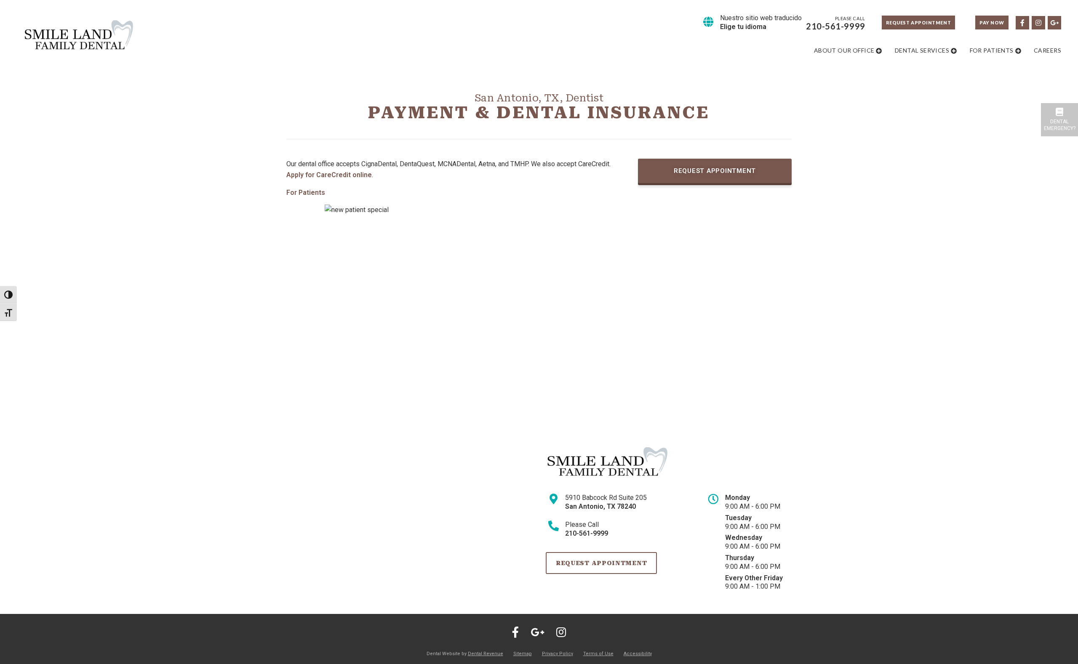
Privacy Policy (557, 653)
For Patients (992, 50)
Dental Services (922, 50)
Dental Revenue (485, 653)
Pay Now (991, 22)
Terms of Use (598, 653)
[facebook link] (1022, 22)
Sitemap (522, 653)
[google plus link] (1054, 22)
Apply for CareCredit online (329, 175)
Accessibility (638, 653)
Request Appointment (918, 22)
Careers (1047, 50)
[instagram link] (1038, 22)
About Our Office (844, 50)
